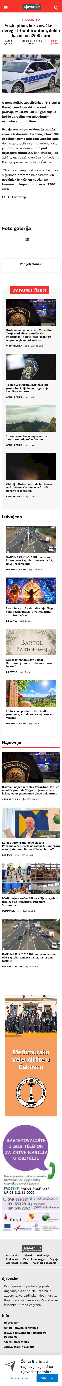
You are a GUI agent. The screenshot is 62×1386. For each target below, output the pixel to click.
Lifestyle (11, 621)
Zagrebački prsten (17, 1262)
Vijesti (28, 1255)
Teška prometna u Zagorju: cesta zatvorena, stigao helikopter (27, 437)
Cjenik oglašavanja (16, 1341)
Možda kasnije (20, 1378)
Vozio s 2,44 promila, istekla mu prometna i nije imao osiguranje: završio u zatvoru (27, 388)
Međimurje (8, 911)
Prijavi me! (47, 1378)
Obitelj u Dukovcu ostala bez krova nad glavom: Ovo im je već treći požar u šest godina (29, 488)
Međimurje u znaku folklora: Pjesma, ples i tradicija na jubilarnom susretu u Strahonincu (30, 902)
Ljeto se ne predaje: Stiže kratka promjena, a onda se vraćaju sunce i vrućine (29, 715)
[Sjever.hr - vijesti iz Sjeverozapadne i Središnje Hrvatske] (31, 8)
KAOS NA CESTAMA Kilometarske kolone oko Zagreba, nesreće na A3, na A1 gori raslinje (29, 561)
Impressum (11, 1322)
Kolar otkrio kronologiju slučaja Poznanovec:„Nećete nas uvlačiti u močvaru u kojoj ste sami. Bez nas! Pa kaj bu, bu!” (31, 846)
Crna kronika (31, 20)
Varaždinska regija (34, 1259)
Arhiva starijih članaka (19, 1346)
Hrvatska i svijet (16, 570)
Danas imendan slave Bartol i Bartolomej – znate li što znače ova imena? (29, 663)
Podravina (12, 1259)
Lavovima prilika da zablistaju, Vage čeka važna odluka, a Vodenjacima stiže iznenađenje (30, 612)
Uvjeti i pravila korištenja (21, 1327)
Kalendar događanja (44, 1262)
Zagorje (7, 855)
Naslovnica (12, 1255)
